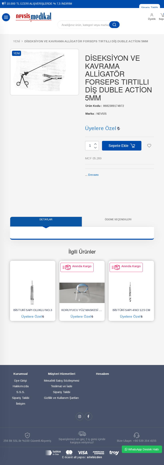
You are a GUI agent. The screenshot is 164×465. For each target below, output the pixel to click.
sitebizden (94, 457)
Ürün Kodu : (93, 105)
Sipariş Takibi (149, 7)
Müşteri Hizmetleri (61, 373)
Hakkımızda (21, 386)
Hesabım (102, 373)
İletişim (20, 403)
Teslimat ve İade (61, 386)
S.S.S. (20, 392)
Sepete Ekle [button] (119, 146)
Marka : (90, 113)
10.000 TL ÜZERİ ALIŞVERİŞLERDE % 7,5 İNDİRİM (39, 3)
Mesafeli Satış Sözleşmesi (61, 380)
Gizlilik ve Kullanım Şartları (61, 397)
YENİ (16, 41)
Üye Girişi (20, 380)
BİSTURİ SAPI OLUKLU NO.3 (32, 310)
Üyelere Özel (100, 128)
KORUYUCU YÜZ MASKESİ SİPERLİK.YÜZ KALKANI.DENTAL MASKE (83, 310)
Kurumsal (20, 373)
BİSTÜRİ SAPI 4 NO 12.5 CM (131, 310)
